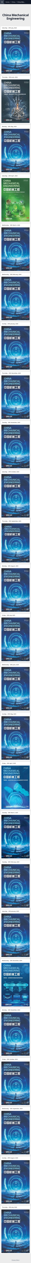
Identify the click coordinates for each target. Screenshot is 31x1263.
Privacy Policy (15, 1260)
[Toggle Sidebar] (2, 2)
